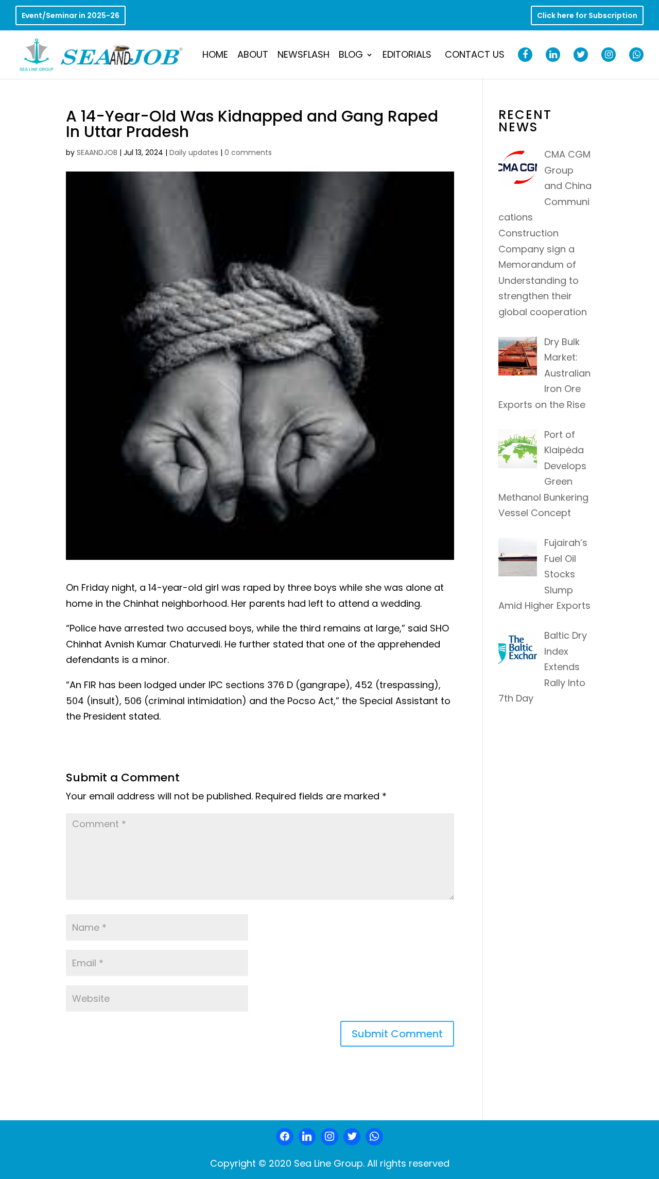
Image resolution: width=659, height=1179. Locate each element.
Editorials (407, 56)
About (252, 56)
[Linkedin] (307, 1136)
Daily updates (193, 152)
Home (215, 56)
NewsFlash (304, 56)
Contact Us (475, 56)
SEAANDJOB (97, 152)
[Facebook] (284, 1136)
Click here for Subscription (587, 16)
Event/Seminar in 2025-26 (70, 16)
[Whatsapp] (374, 1136)
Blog (351, 56)
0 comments (248, 152)
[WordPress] (352, 1136)
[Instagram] (329, 1136)
